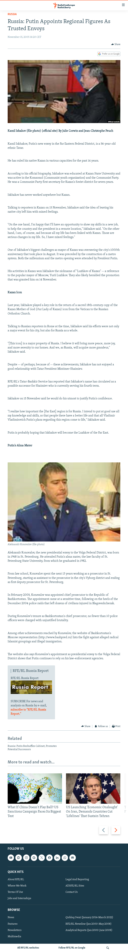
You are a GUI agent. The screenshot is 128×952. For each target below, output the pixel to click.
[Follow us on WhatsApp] (65, 857)
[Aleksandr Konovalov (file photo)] (64, 541)
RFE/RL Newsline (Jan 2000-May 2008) (89, 924)
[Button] (115, 44)
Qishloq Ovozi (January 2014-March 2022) (89, 917)
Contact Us (72, 892)
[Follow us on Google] (34, 857)
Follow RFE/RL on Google (71, 948)
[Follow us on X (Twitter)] (41, 857)
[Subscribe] (72, 857)
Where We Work (17, 885)
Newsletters (15, 930)
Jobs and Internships (19, 898)
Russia (12, 14)
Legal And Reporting (77, 879)
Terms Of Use (15, 892)
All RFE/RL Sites (75, 885)
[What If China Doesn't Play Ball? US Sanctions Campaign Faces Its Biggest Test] (35, 788)
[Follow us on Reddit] (18, 857)
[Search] (108, 948)
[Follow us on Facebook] (49, 857)
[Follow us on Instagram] (26, 857)
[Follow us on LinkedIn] (57, 857)
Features (13, 924)
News (11, 917)
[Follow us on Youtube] (11, 857)
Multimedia (14, 936)
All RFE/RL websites (28, 948)
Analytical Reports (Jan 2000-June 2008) (89, 930)
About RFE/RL (16, 879)
